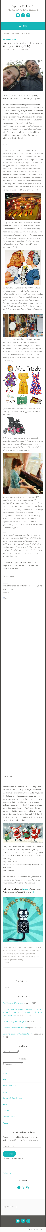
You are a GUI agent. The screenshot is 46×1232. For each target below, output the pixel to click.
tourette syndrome (10, 960)
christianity (37, 947)
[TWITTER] (28, 1221)
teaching (32, 957)
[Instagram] (27, 1188)
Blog (4, 1079)
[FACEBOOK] (18, 1221)
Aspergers (28, 947)
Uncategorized (10, 39)
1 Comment (7, 963)
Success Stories (9, 1116)
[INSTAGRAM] (23, 1221)
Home (5, 1073)
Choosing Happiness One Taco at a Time (18, 1034)
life (4, 954)
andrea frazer (18, 947)
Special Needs (19, 954)
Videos (5, 1123)
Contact (6, 1110)
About (5, 1104)
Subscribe (9, 1154)
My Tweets (7, 1173)
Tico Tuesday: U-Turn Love (13, 1003)
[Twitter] (28, 15)
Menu (24, 26)
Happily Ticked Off (23, 6)
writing (20, 960)
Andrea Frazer (22, 49)
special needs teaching (19, 957)
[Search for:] (23, 987)
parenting (9, 954)
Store (5, 1092)
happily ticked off (9, 950)
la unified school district (26, 950)
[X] (23, 1188)
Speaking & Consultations (12, 1098)
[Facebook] (18, 15)
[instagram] (23, 15)
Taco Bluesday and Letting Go (14, 1021)
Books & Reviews (9, 1085)
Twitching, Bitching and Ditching (15, 1027)
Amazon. (26, 889)
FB (33, 892)
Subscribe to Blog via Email (23, 1132)
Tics (37, 957)
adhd (10, 947)
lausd (38, 950)
